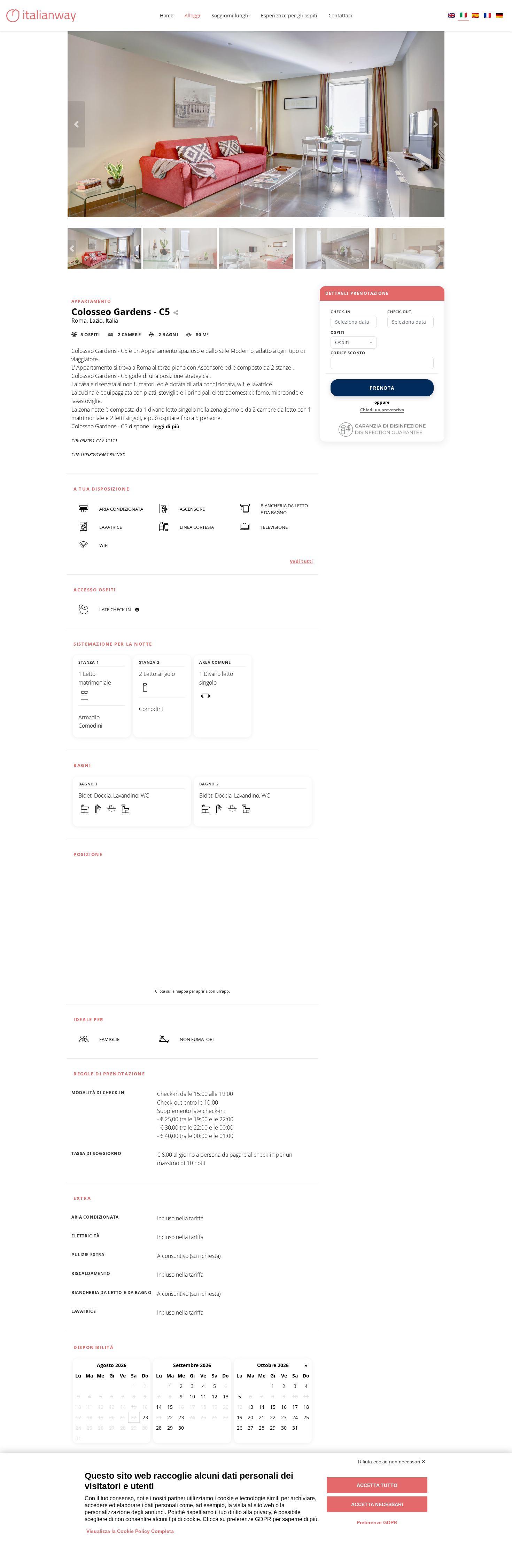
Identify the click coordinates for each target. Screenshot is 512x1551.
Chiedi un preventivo (382, 410)
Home (166, 15)
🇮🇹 (463, 15)
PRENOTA (382, 388)
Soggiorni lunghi (230, 15)
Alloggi (192, 15)
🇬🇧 (451, 15)
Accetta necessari (377, 1504)
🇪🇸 (475, 15)
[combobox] (354, 342)
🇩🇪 (499, 15)
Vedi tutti (301, 561)
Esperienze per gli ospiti (289, 15)
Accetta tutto (377, 1485)
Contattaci (340, 15)
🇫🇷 (487, 15)
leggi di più (166, 426)
